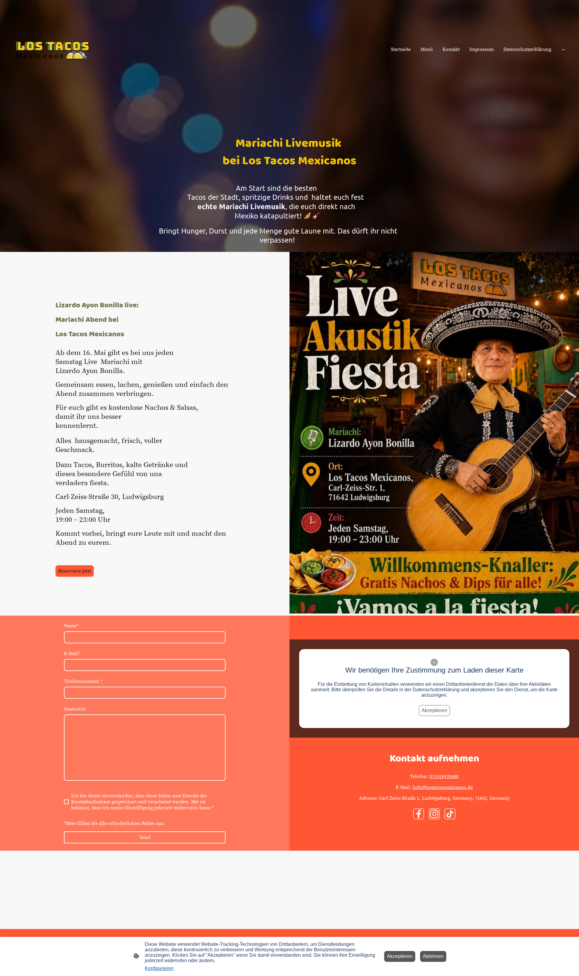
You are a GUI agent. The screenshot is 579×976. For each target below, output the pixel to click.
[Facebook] (418, 813)
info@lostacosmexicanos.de (443, 787)
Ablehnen (433, 956)
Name (71, 626)
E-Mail (72, 654)
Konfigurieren (159, 968)
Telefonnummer (83, 681)
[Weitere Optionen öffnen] (563, 49)
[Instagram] (434, 813)
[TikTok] (450, 813)
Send (145, 837)
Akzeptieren (434, 710)
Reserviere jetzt (74, 571)
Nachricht (75, 709)
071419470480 (443, 777)
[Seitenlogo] (52, 50)
